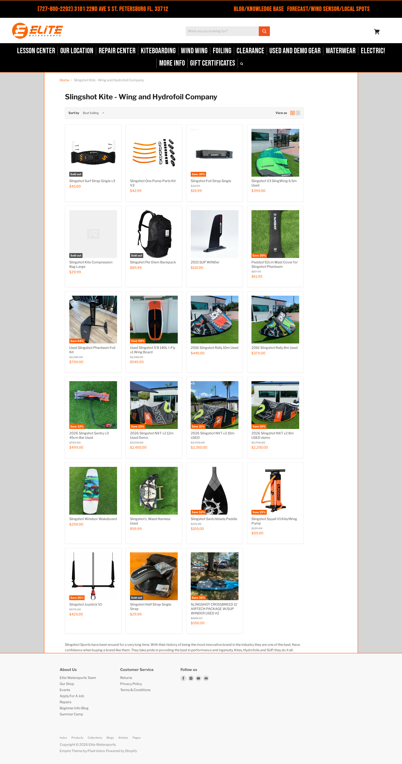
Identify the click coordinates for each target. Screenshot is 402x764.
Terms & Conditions (135, 690)
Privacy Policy (131, 684)
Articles (123, 737)
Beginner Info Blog (74, 708)
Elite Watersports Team (78, 678)
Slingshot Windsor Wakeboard (93, 519)
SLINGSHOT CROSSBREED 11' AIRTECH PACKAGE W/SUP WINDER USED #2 (214, 608)
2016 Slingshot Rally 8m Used (274, 348)
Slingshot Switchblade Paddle (214, 519)
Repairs (65, 702)
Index (63, 737)
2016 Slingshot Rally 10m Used (214, 348)
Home (64, 80)
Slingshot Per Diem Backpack (153, 262)
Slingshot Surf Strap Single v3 (92, 181)
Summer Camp (71, 714)
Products (77, 737)
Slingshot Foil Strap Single (211, 181)
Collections (95, 737)
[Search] (264, 31)
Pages (137, 737)
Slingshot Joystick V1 (85, 604)
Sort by (73, 113)
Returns (126, 678)
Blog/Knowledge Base (259, 9)
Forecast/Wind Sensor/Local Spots (328, 9)
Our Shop (67, 684)
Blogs (110, 737)
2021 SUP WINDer (205, 262)
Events (65, 690)
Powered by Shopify (121, 751)
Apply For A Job (72, 696)
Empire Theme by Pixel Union (82, 751)
